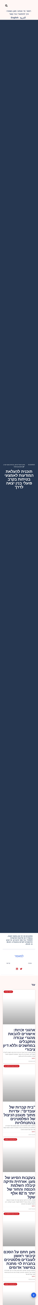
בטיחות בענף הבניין (8, 464)
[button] (6, 5)
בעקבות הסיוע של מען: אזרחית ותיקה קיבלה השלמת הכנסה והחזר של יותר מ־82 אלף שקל (19, 1187)
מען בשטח (11, 11)
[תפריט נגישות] (33, 1295)
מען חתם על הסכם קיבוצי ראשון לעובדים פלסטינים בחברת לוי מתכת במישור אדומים (19, 1260)
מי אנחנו (21, 11)
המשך (33, 1058)
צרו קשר (13, 14)
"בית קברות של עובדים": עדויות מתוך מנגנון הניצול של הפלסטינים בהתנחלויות (19, 1115)
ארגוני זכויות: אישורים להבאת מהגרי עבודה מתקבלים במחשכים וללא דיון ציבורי (19, 1040)
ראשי (29, 11)
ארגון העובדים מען (20, 464)
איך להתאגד (23, 14)
